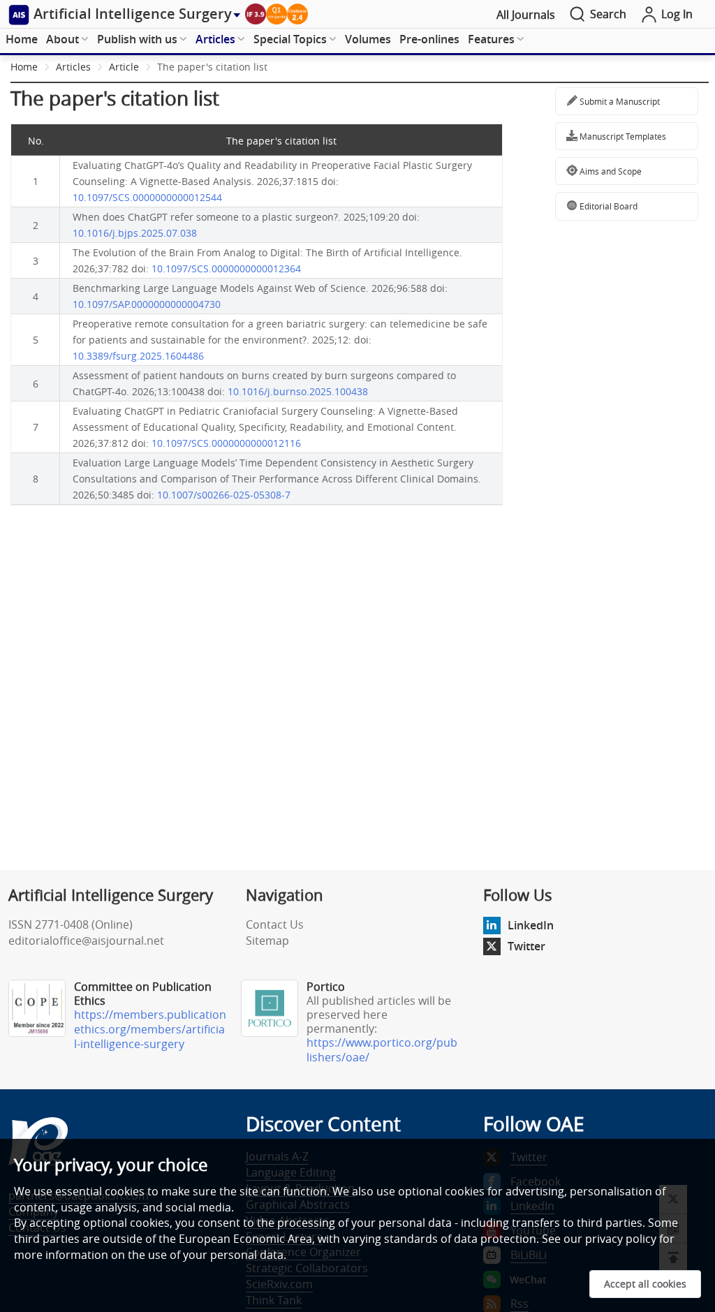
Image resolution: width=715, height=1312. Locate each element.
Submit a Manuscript (618, 101)
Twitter (526, 946)
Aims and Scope (609, 171)
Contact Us (275, 924)
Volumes (368, 39)
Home (22, 39)
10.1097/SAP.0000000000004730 (147, 304)
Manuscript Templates (621, 136)
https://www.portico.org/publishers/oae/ (382, 1050)
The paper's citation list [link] (212, 66)
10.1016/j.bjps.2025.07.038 (135, 232)
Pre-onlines (429, 39)
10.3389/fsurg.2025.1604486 (138, 355)
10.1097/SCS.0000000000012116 (226, 443)
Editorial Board (607, 206)
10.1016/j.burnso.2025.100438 (298, 391)
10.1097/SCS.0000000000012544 (147, 197)
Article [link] (124, 66)
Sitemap (267, 940)
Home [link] (24, 66)
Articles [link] (73, 66)
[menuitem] (21, 40)
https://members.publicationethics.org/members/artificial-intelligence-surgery (150, 1029)
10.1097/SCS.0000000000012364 (226, 268)
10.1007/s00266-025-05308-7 (223, 494)
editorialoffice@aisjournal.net (86, 940)
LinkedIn (531, 925)
